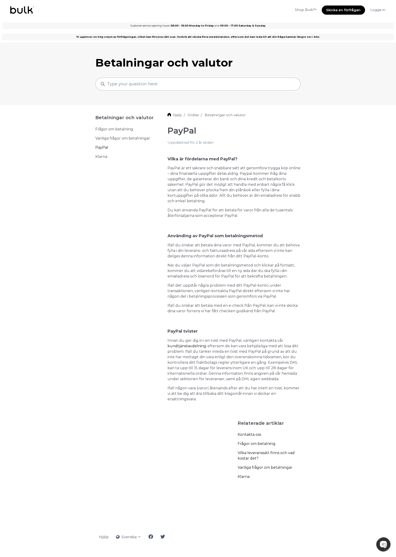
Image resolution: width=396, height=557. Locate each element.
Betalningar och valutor (225, 115)
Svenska (129, 537)
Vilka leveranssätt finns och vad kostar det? (266, 455)
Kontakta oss (249, 434)
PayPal (101, 147)
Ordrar (193, 115)
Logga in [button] (377, 10)
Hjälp (177, 115)
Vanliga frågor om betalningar (265, 467)
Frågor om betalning (256, 443)
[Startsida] (21, 10)
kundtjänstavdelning (187, 346)
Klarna (244, 476)
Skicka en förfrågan (343, 10)
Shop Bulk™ (305, 10)
